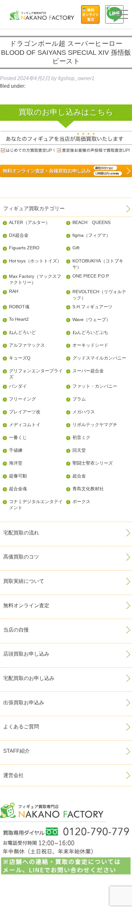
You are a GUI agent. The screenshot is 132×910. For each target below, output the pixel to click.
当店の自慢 (16, 630)
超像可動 (18, 475)
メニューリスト (121, 14)
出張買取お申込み (23, 702)
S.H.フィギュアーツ (92, 306)
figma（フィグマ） (91, 235)
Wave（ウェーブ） (91, 319)
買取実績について (23, 581)
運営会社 (13, 775)
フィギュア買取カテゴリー (34, 208)
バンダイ (18, 386)
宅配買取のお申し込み (28, 678)
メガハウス (83, 411)
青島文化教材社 (88, 488)
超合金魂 (18, 488)
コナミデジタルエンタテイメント (36, 504)
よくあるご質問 (21, 726)
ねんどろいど (22, 332)
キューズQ (19, 357)
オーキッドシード (90, 345)
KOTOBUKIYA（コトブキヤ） (97, 263)
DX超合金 (19, 235)
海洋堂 (15, 463)
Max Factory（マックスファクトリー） (35, 279)
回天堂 (79, 450)
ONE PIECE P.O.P (90, 275)
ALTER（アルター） (29, 222)
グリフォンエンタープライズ (36, 373)
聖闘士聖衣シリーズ (92, 463)
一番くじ (18, 437)
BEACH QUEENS (91, 222)
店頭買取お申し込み (26, 654)
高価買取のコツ (21, 556)
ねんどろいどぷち (90, 332)
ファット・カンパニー (94, 386)
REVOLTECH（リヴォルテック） (99, 294)
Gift (75, 247)
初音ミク (81, 437)
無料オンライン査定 (26, 605)
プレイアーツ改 (24, 411)
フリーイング (22, 398)
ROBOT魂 (19, 306)
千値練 (15, 450)
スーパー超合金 (88, 370)
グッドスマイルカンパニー (99, 357)
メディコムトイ (24, 424)
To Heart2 (19, 319)
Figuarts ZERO (24, 247)
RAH (13, 291)
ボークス (81, 501)
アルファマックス (27, 345)
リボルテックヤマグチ (94, 424)
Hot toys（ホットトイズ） (35, 260)
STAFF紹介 (16, 751)
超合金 (79, 475)
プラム (79, 398)
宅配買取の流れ (21, 532)
